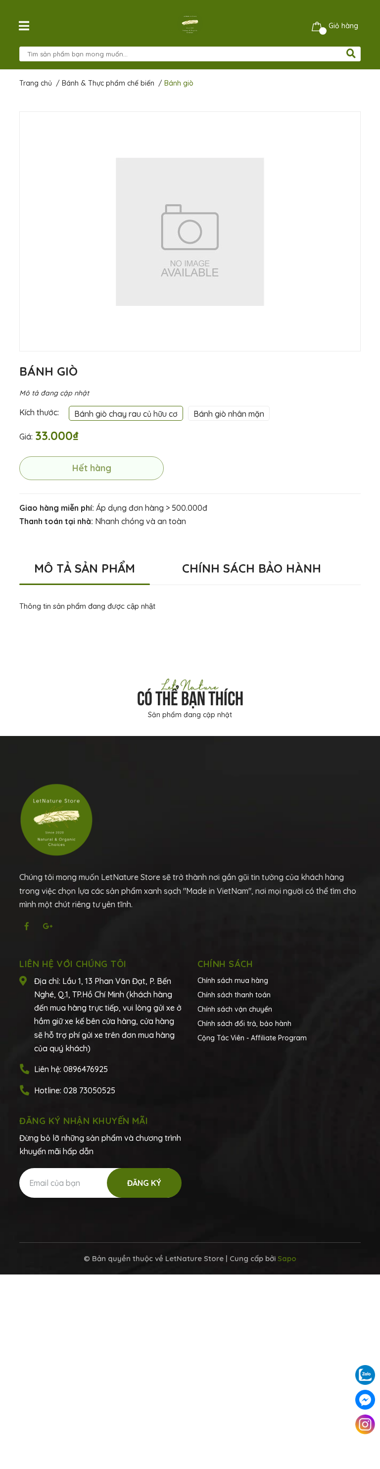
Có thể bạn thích (190, 696)
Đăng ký (144, 1183)
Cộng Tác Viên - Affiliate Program (252, 1037)
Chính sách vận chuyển (234, 1009)
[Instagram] (365, 1424)
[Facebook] (365, 1400)
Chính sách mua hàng (232, 980)
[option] (190, 231)
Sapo (287, 1258)
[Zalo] (365, 1375)
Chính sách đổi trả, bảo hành (244, 1023)
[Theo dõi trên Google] (47, 926)
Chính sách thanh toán (234, 994)
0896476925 (85, 1069)
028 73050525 (89, 1090)
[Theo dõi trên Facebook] (26, 926)
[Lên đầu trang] (365, 1449)
